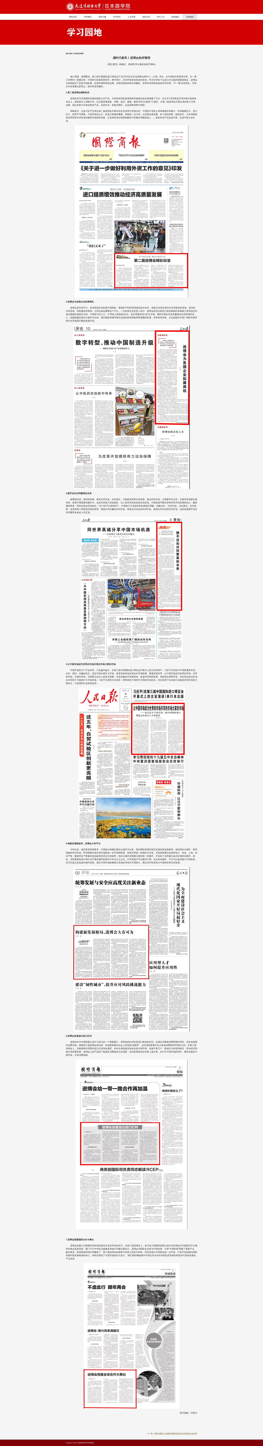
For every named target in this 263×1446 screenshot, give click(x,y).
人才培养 (131, 17)
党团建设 (190, 17)
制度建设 (175, 17)
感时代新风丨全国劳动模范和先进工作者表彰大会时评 (176, 1433)
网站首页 (73, 17)
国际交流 (146, 17)
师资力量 (102, 17)
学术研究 (117, 17)
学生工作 (161, 17)
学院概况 (88, 17)
